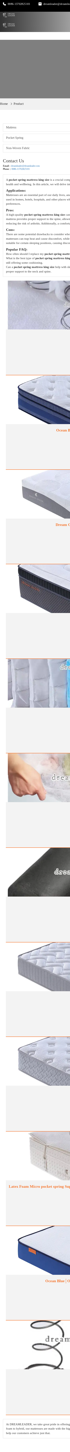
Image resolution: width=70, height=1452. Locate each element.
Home (4, 103)
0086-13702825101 (19, 4)
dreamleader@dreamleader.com (25, 166)
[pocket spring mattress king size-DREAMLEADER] (9, 14)
